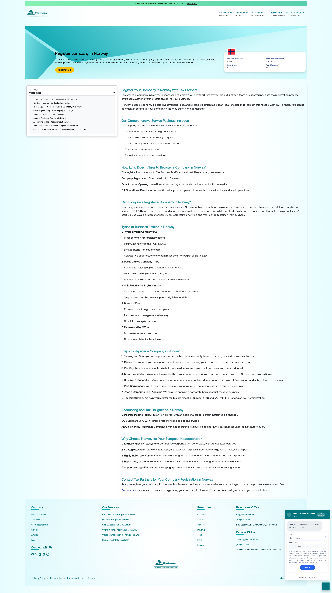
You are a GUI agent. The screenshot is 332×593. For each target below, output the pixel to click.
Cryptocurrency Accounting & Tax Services (121, 530)
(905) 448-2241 (243, 544)
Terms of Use (56, 578)
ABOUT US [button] (224, 13)
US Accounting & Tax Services (115, 519)
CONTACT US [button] (298, 13)
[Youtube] (32, 554)
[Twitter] (36, 554)
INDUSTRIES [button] (258, 13)
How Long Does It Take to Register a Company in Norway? (57, 107)
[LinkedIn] (40, 554)
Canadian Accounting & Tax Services (118, 514)
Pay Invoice (202, 530)
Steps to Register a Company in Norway (50, 118)
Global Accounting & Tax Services (117, 525)
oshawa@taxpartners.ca (247, 539)
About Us (35, 519)
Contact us (128, 490)
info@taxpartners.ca (245, 514)
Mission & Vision (38, 514)
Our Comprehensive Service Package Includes (52, 103)
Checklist (201, 514)
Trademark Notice (75, 578)
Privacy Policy (38, 578)
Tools (199, 535)
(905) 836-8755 (243, 519)
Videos (200, 525)
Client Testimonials (39, 525)
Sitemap (92, 578)
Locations (201, 545)
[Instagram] (47, 554)
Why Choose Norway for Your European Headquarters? (56, 126)
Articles (200, 519)
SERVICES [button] (240, 13)
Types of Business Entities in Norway (48, 114)
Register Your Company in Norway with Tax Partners (55, 99)
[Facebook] (44, 554)
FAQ (33, 540)
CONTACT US (64, 70)
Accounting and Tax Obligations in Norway (51, 122)
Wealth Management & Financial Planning (120, 535)
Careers (34, 530)
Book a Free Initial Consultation (115, 540)
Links (199, 540)
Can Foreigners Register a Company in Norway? (53, 111)
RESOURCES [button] (278, 13)
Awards (34, 535)
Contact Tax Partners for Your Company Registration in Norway (59, 129)
